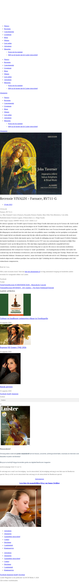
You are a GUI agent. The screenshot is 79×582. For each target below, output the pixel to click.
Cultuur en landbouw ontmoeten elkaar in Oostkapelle (24, 318)
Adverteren (7, 46)
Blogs (6, 37)
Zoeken (2, 397)
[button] (39, 279)
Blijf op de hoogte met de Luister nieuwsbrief (23, 55)
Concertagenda (9, 32)
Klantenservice (9, 548)
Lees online (8, 43)
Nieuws (6, 26)
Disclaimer (7, 542)
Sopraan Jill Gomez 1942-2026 (13, 347)
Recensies (7, 29)
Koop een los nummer (15, 52)
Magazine (7, 49)
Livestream (7, 34)
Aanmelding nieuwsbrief (12, 537)
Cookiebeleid (8, 545)
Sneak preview (6, 386)
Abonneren (7, 534)
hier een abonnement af (32, 271)
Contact (6, 539)
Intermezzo (39, 479)
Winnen (6, 40)
